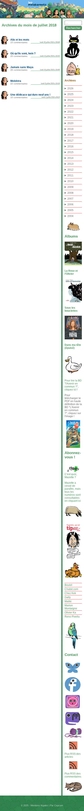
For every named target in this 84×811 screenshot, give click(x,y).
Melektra (15, 80)
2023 (70, 105)
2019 (70, 129)
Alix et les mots (19, 39)
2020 (70, 123)
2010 (70, 181)
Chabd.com (71, 589)
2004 (70, 216)
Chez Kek (70, 593)
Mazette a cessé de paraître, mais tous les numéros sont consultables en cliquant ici (73, 491)
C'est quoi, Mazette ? (71, 476)
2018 (70, 134)
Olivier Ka (70, 612)
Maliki (68, 601)
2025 (70, 94)
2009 (70, 187)
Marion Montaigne (71, 607)
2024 (70, 100)
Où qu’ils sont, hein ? (23, 53)
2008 (70, 192)
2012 (70, 169)
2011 (70, 175)
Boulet (68, 585)
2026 (70, 88)
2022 (70, 111)
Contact (71, 655)
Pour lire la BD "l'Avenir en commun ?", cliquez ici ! (73, 385)
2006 (70, 204)
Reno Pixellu (72, 616)
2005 (70, 210)
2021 (70, 117)
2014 (70, 158)
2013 (70, 163)
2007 (70, 198)
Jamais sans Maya (21, 67)
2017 (70, 140)
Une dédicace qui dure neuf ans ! (30, 94)
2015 (70, 152)
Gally (68, 597)
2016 (70, 146)
